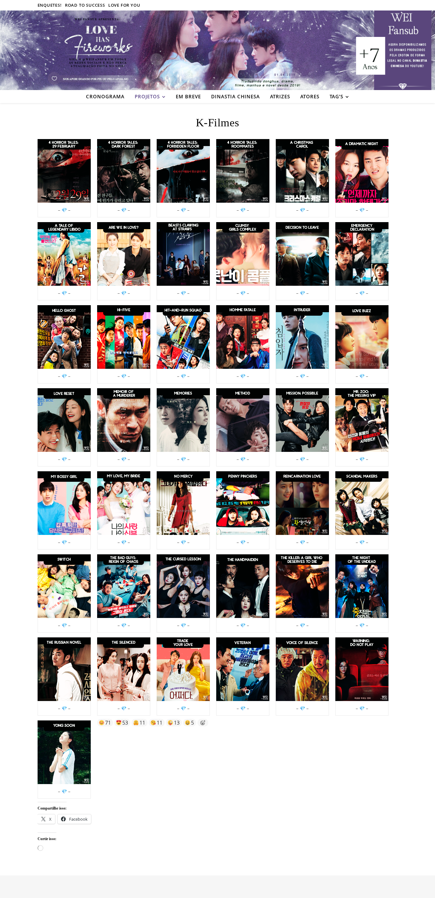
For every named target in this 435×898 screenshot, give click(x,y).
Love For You (124, 5)
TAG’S (336, 96)
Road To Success (85, 5)
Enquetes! (50, 5)
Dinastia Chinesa (235, 96)
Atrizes (280, 96)
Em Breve (188, 96)
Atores (309, 96)
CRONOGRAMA (105, 96)
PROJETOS (147, 96)
